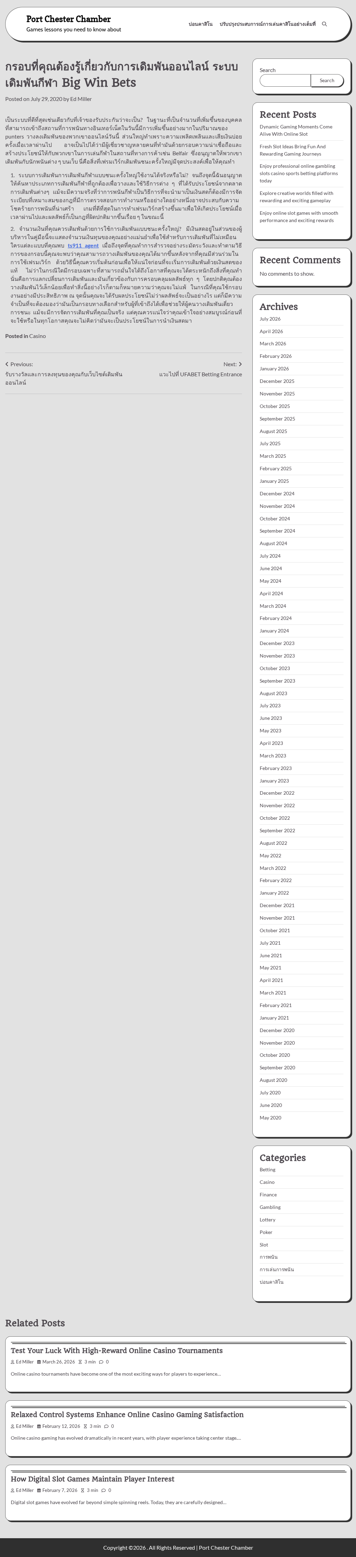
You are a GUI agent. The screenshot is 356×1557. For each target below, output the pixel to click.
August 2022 (273, 843)
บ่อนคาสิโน (201, 24)
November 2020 (277, 1043)
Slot (264, 1245)
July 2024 (270, 556)
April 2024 (271, 593)
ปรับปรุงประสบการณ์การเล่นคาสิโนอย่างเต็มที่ (268, 24)
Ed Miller (81, 98)
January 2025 (274, 481)
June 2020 (271, 1105)
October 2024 (275, 518)
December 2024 (277, 493)
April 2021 (271, 980)
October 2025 (275, 406)
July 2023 (270, 705)
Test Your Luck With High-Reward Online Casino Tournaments (117, 1351)
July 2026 (270, 319)
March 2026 (273, 343)
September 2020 (277, 1067)
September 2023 (277, 681)
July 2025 (270, 443)
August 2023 (273, 693)
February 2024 (276, 618)
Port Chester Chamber (68, 19)
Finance (268, 1194)
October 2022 (275, 818)
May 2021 (270, 967)
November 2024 (277, 506)
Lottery (267, 1219)
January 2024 (274, 631)
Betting (267, 1169)
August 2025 (273, 431)
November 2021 (277, 918)
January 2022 (274, 893)
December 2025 (277, 381)
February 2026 (276, 356)
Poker (266, 1232)
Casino (37, 335)
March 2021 (273, 993)
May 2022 (270, 855)
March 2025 (273, 456)
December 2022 (277, 793)
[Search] (324, 24)
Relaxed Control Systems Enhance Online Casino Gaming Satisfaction (127, 1415)
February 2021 (276, 1005)
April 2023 (271, 743)
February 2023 (276, 768)
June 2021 (271, 955)
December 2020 (277, 1030)
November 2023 (277, 656)
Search (268, 69)
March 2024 (273, 606)
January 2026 (274, 368)
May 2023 (270, 730)
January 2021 (274, 1018)
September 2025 (277, 419)
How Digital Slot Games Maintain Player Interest (93, 1479)
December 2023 (277, 643)
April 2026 (271, 331)
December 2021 (277, 905)
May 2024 (270, 581)
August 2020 (273, 1080)
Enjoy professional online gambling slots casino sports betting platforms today (299, 173)
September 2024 (277, 531)
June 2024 (271, 568)
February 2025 (276, 468)
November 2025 (277, 393)
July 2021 (270, 943)
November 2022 (277, 805)
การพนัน (269, 1257)
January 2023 (274, 781)
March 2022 (273, 868)
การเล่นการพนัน (277, 1269)
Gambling (270, 1207)
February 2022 (276, 880)
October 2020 (275, 1055)
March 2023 (273, 755)
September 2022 (277, 830)
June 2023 (271, 718)
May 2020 (270, 1117)
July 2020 (270, 1092)
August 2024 (273, 543)
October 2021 (275, 930)
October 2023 (275, 668)
